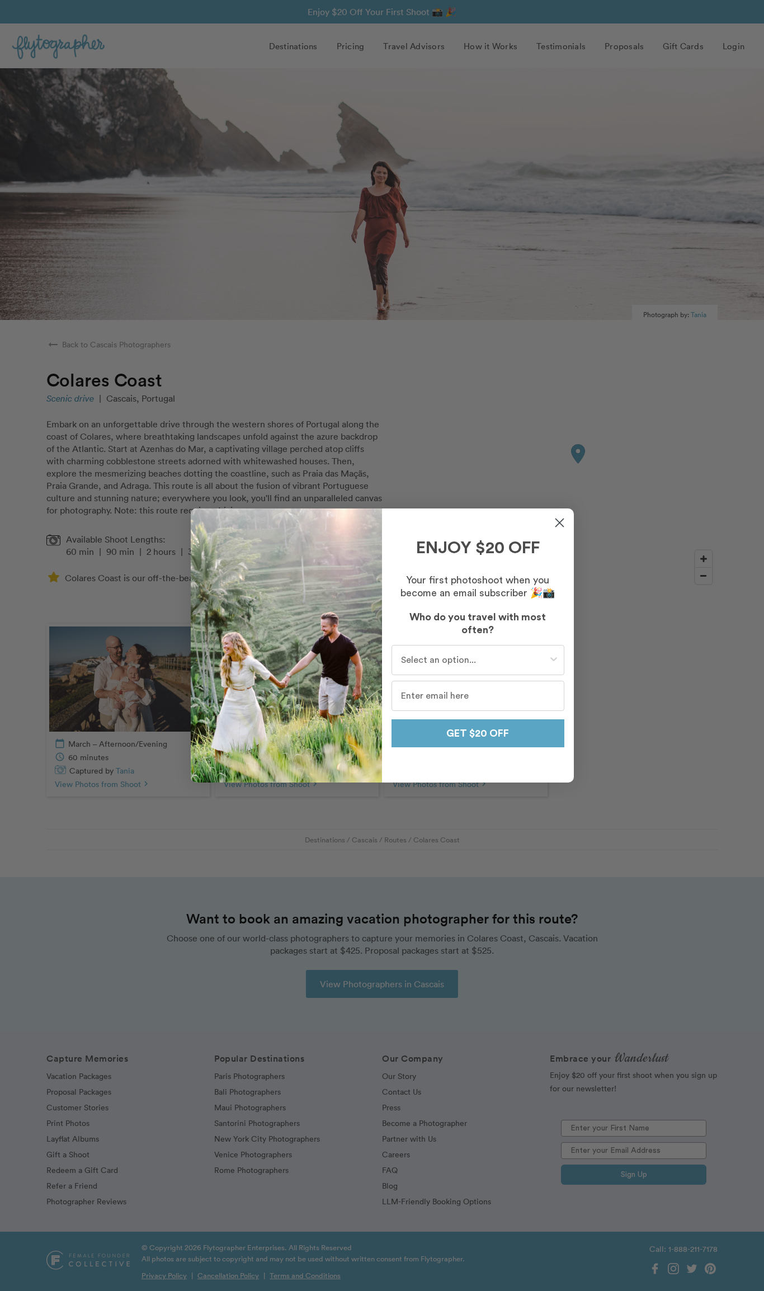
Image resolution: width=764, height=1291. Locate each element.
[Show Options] (553, 660)
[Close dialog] (559, 523)
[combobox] (474, 660)
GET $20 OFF (477, 733)
